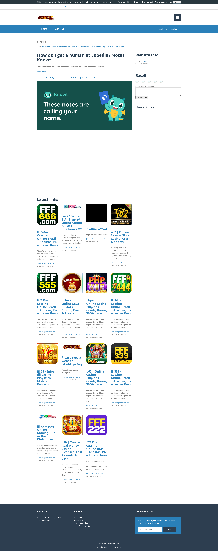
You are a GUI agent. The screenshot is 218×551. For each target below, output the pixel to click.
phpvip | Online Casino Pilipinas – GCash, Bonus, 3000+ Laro (96, 306)
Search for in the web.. (66, 78)
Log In (51, 7)
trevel (145, 61)
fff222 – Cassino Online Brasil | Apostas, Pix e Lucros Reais (96, 448)
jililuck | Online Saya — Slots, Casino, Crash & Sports (71, 306)
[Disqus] (84, 162)
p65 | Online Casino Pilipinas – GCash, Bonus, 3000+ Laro (96, 377)
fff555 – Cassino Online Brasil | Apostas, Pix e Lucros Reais (47, 306)
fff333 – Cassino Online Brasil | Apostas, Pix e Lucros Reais (121, 377)
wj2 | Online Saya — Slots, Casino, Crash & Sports (121, 237)
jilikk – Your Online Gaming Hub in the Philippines (46, 432)
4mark (116, 543)
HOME (44, 29)
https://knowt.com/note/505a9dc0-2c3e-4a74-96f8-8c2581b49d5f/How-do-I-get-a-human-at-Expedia (83, 46)
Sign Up (42, 7)
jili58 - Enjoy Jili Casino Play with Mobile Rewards (45, 377)
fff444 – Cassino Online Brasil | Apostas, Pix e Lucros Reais (121, 306)
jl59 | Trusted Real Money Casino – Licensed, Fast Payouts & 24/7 (72, 450)
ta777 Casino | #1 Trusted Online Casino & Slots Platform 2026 (72, 222)
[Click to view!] (84, 105)
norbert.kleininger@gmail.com (85, 526)
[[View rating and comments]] (46, 263)
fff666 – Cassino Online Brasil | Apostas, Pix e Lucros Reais (47, 238)
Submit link (62, 7)
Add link (59, 29)
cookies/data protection (159, 2)
